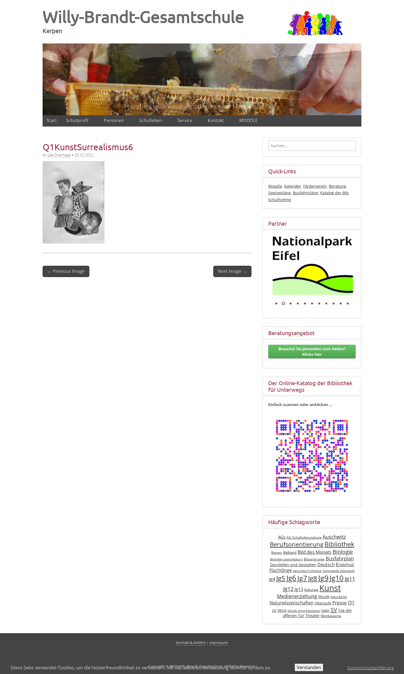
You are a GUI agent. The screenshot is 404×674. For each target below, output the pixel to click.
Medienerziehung (297, 584)
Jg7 (302, 565)
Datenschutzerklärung (370, 667)
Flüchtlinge (280, 558)
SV (334, 597)
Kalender (292, 186)
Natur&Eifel (338, 585)
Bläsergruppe (314, 547)
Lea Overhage (59, 154)
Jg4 (272, 567)
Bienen (276, 540)
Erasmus (345, 552)
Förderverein (315, 186)
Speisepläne (279, 192)
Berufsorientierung (296, 532)
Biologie (343, 539)
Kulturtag (311, 578)
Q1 (351, 590)
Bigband (290, 540)
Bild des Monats (314, 540)
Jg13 (299, 577)
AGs (282, 525)
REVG (282, 598)
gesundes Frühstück (307, 559)
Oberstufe (323, 591)
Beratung (337, 186)
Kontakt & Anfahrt (191, 642)
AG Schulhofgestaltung (304, 525)
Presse (339, 590)
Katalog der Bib (334, 192)
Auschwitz (334, 524)
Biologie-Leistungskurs (286, 547)
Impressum (218, 642)
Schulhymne (279, 199)
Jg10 (337, 566)
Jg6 (291, 566)
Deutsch (326, 552)
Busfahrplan (340, 546)
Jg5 (280, 565)
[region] (202, 78)
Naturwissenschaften (292, 591)
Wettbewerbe (331, 604)
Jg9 (323, 566)
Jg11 (350, 566)
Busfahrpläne (305, 192)
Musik (323, 584)
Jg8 (312, 565)
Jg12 (288, 576)
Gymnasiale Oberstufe (339, 559)
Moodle (275, 186)
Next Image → (232, 271)
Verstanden (309, 667)
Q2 (274, 598)
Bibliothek (339, 532)
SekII (326, 598)
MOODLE (248, 120)
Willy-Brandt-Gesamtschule (143, 16)
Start (52, 120)
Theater (312, 603)
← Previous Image (66, 271)
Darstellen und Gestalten (293, 552)
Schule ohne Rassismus (303, 598)
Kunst (330, 575)
